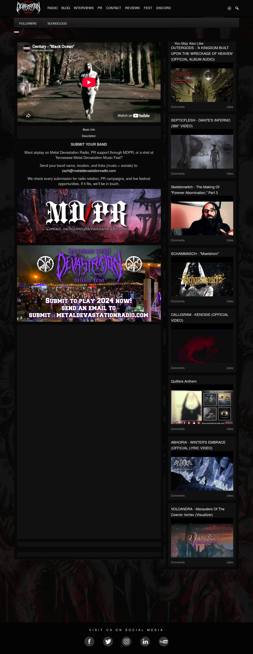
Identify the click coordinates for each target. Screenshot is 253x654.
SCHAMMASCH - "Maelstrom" (195, 253)
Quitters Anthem (184, 381)
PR (100, 8)
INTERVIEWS (84, 8)
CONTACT (113, 8)
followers (27, 23)
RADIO (52, 8)
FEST (148, 8)
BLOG (65, 8)
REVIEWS (132, 8)
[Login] (229, 8)
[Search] (237, 8)
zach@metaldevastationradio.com (89, 170)
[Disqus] (89, 380)
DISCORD (163, 8)
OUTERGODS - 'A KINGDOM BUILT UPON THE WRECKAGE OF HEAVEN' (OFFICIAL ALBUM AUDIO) (202, 53)
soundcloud (57, 23)
